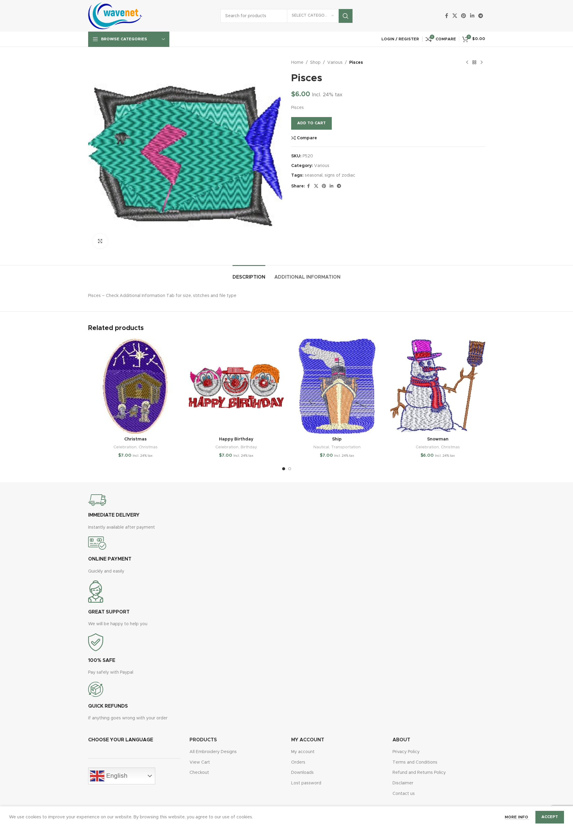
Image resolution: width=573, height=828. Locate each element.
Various (335, 62)
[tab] (249, 274)
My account (303, 752)
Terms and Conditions (415, 762)
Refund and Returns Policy (419, 773)
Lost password (306, 783)
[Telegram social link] (480, 15)
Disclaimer (403, 783)
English (116, 775)
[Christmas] (135, 386)
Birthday (249, 447)
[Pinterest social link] (463, 15)
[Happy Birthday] (236, 386)
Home (297, 62)
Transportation (346, 447)
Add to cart (311, 123)
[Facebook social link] (446, 15)
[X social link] (454, 15)
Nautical (321, 447)
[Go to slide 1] (283, 468)
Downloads (302, 773)
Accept (549, 817)
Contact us (404, 794)
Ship (337, 439)
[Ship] (337, 386)
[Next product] (481, 62)
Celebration (125, 447)
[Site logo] (115, 16)
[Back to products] (474, 62)
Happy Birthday (236, 439)
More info (517, 817)
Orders (298, 762)
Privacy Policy (406, 752)
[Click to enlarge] (100, 241)
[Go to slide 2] (289, 468)
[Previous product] (467, 62)
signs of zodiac (340, 175)
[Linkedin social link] (472, 15)
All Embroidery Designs (213, 752)
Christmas (135, 439)
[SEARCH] (346, 16)
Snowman (437, 439)
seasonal (313, 175)
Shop (315, 62)
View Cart (199, 762)
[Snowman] (437, 386)
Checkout (199, 773)
